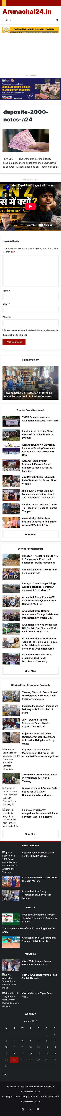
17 (6, 1053)
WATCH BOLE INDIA (30, 180)
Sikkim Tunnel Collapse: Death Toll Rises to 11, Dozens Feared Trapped (39, 508)
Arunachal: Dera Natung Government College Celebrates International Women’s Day (40, 614)
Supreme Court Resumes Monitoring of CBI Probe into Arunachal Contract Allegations (40, 753)
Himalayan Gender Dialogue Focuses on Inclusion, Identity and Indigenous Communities (39, 494)
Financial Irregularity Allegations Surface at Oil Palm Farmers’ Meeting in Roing (40, 813)
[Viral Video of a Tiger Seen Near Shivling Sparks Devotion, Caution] (11, 1000)
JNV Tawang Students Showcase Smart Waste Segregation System (35, 723)
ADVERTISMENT (30, 75)
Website (7, 317)
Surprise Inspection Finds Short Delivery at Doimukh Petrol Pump (40, 709)
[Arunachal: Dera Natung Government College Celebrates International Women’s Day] (11, 615)
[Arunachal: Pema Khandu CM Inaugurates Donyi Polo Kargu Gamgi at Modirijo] (11, 601)
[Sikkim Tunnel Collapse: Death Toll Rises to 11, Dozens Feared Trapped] (11, 508)
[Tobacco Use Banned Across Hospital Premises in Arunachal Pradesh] (11, 919)
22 (46, 1053)
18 (14, 1053)
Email (6, 304)
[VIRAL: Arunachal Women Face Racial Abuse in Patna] (11, 981)
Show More (30, 534)
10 (6, 1047)
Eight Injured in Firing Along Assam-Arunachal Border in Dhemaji (37, 434)
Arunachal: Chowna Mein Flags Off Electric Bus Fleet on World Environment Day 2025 (39, 628)
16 (54, 1047)
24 (6, 1059)
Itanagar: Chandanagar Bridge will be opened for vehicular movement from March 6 (39, 587)
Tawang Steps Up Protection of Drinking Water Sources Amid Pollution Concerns (40, 695)
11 (14, 1047)
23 (54, 1053)
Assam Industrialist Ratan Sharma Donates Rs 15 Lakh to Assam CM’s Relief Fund (39, 522)
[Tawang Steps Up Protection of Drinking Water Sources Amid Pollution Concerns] (11, 696)
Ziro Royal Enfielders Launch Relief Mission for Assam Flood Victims (39, 480)
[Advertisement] (30, 53)
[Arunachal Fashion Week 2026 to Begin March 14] (11, 881)
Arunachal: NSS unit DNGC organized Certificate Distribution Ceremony (37, 658)
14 (38, 1047)
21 (38, 1053)
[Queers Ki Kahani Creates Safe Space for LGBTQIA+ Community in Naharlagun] (11, 796)
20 (30, 1053)
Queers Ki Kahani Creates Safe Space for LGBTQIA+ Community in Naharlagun (39, 792)
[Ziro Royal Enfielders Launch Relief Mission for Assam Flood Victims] (11, 481)
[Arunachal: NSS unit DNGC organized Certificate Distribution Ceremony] (11, 659)
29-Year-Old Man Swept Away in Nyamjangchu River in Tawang (39, 778)
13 (30, 1047)
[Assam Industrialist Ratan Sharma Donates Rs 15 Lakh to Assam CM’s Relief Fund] (11, 522)
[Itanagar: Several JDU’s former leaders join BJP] (11, 574)
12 (22, 1047)
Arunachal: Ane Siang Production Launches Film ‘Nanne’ (36, 895)
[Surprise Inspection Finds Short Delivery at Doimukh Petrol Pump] (11, 710)
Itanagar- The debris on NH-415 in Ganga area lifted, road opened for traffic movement (40, 559)
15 (47, 1047)
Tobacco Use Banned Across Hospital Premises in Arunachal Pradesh (39, 918)
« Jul (4, 1074)
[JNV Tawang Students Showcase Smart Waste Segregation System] (11, 724)
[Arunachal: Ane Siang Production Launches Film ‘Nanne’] (11, 895)
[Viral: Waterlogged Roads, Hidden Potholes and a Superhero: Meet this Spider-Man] (11, 965)
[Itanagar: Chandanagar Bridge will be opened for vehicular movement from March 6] (11, 587)
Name (6, 290)
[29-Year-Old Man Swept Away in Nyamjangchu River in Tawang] (11, 778)
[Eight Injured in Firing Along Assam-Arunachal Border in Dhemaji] (11, 435)
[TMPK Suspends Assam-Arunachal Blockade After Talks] (11, 421)
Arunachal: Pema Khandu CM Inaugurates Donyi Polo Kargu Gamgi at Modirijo (39, 600)
